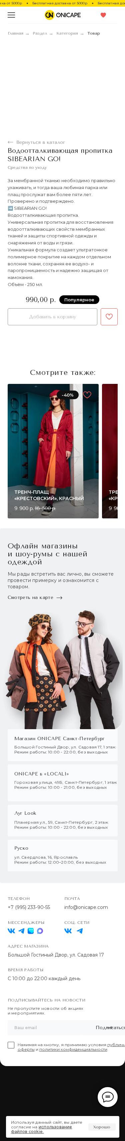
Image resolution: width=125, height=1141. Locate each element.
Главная (15, 33)
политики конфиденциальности (73, 1049)
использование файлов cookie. (41, 1129)
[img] (68, 931)
